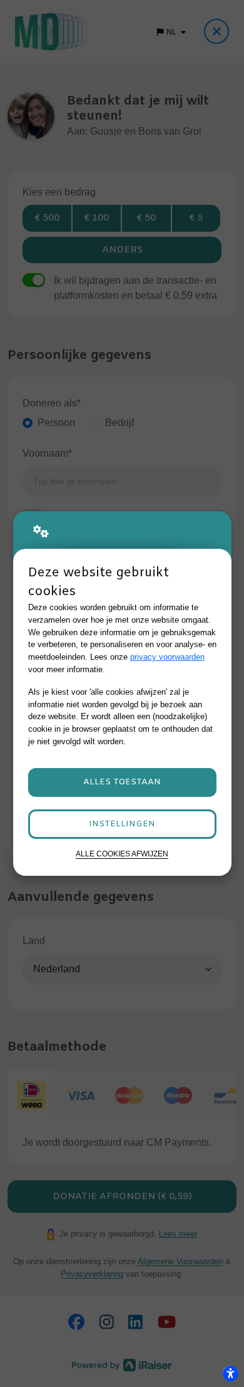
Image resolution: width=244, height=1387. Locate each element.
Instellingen (122, 824)
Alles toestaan (122, 782)
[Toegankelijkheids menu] (230, 1373)
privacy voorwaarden (167, 657)
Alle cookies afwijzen (122, 853)
